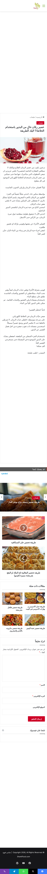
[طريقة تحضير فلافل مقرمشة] (12, 598)
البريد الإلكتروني (38, 696)
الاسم (42, 685)
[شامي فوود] (36, 6)
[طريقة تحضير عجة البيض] (35, 620)
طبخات (32, 117)
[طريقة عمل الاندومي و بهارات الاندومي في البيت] (35, 598)
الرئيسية (39, 117)
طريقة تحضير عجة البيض (35, 628)
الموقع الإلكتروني (39, 707)
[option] (23, 497)
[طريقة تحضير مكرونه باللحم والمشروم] (12, 620)
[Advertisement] (23, 37)
